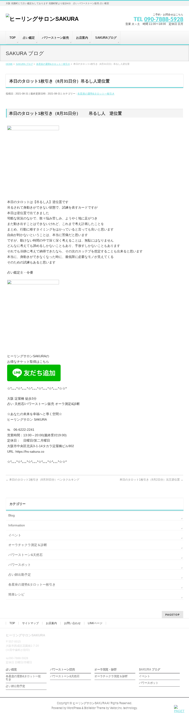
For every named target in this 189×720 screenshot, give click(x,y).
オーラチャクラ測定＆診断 (27, 545)
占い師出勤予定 (19, 574)
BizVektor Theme (94, 708)
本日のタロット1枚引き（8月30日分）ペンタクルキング (42, 479)
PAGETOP (172, 614)
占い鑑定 (11, 669)
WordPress (74, 708)
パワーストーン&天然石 (25, 555)
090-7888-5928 (163, 19)
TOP (12, 623)
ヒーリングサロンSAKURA (89, 703)
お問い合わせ (72, 623)
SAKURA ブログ (149, 669)
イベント (14, 535)
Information (16, 525)
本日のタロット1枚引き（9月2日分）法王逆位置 (151, 479)
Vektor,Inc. (116, 708)
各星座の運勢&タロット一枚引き (96, 93)
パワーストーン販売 (62, 669)
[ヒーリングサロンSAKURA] (42, 19)
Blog (11, 515)
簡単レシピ (16, 594)
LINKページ (95, 623)
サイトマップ (30, 623)
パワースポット (19, 565)
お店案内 (51, 623)
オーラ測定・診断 (105, 669)
